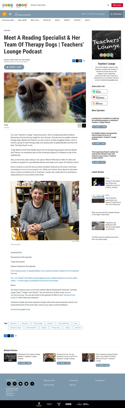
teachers (50, 323)
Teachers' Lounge (15, 327)
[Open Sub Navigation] (15, 20)
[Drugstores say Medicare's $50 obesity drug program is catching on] (98, 226)
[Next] (84, 125)
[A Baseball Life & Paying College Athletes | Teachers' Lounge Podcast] (10, 357)
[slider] (13, 14)
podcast (44, 327)
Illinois (107, 178)
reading (67, 327)
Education (7, 30)
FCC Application (100, 380)
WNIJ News (22, 20)
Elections (78, 327)
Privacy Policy (73, 380)
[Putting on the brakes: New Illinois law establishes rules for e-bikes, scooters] (98, 181)
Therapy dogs (56, 327)
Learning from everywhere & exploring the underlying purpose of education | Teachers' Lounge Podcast (105, 120)
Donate (118, 5)
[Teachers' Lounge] (106, 44)
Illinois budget (37, 323)
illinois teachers (31, 327)
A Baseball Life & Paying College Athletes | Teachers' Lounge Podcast (29, 356)
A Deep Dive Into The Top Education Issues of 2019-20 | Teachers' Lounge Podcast (67, 356)
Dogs (75, 323)
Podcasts (47, 20)
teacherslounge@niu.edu (32, 169)
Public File (72, 385)
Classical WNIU (8, 20)
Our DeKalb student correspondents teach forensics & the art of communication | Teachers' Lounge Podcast (104, 136)
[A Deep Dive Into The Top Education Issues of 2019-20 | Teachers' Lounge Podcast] (49, 357)
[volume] (10, 14)
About (87, 20)
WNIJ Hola (35, 20)
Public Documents (49, 380)
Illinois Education (63, 323)
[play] (4, 14)
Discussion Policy (49, 385)
